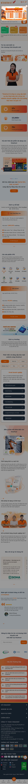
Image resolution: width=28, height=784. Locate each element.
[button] (25, 13)
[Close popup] (27, 6)
